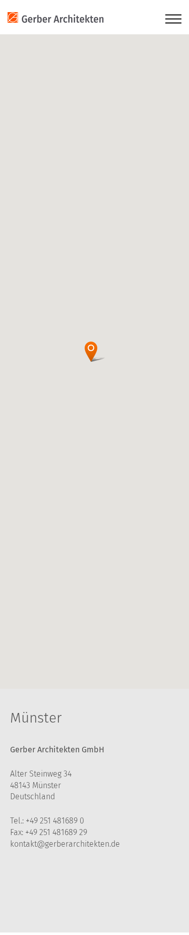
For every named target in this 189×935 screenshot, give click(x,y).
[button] (94, 352)
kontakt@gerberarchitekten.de (65, 844)
